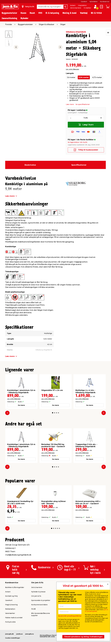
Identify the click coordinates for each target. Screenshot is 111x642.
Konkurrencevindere (39, 605)
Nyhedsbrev (94, 1)
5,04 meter (84, 77)
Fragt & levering (11, 605)
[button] (52, 412)
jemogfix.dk (9, 634)
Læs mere (70, 104)
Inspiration (82, 5)
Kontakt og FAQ (11, 596)
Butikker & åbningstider (14, 587)
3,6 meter (71, 77)
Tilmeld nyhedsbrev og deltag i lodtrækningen (83, 637)
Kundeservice (104, 1)
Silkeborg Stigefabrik (76, 32)
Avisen (72, 5)
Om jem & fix (36, 596)
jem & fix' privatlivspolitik (96, 610)
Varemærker (10, 613)
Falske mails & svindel (13, 618)
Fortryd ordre (10, 622)
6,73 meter (97, 77)
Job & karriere (75, 8)
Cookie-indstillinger (12, 638)
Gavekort (84, 1)
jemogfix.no (29, 634)
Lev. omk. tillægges (72, 69)
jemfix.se (19, 634)
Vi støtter (87, 8)
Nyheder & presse (38, 592)
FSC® (33, 609)
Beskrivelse (30, 165)
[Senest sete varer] (108, 33)
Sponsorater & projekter (40, 600)
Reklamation (10, 609)
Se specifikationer (83, 104)
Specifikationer (78, 165)
